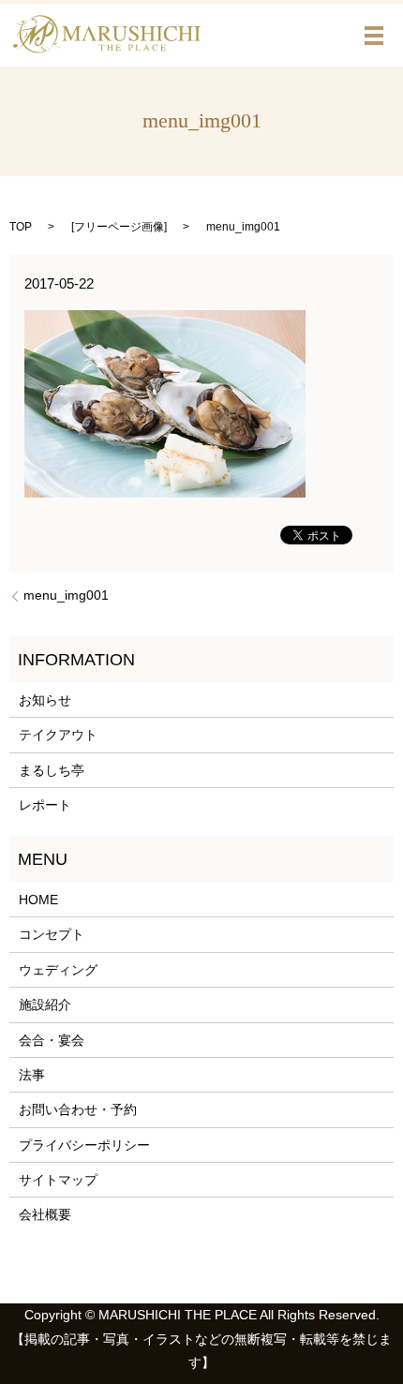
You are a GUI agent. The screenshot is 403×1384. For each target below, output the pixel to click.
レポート (45, 804)
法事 (32, 1074)
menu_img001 (66, 595)
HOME (38, 899)
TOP (20, 226)
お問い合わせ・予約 (78, 1109)
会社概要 (45, 1214)
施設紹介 (45, 1004)
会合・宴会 (51, 1040)
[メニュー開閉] (374, 35)
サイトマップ (58, 1179)
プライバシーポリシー (84, 1145)
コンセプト (51, 934)
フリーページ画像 (119, 226)
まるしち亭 (51, 770)
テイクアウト (58, 734)
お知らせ (45, 699)
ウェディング (58, 969)
